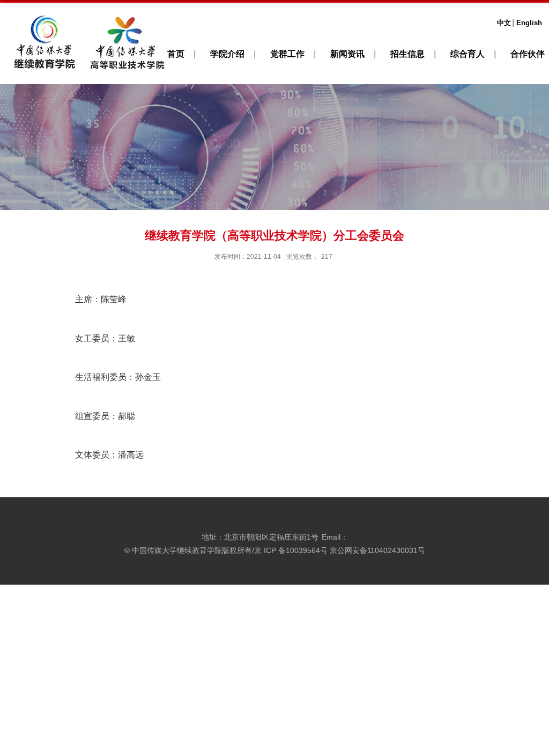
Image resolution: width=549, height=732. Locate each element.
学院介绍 (227, 53)
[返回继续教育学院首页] (44, 17)
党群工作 (287, 53)
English (529, 23)
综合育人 (467, 53)
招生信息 (407, 53)
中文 (504, 23)
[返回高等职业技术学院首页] (127, 17)
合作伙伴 (527, 53)
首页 (175, 53)
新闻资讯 (347, 53)
